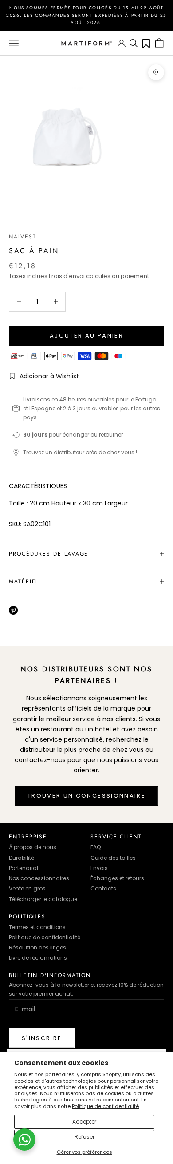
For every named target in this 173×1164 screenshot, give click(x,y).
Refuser (84, 1136)
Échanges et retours (117, 878)
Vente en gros (27, 888)
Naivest (22, 237)
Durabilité (21, 858)
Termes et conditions (37, 927)
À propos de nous (32, 847)
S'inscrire (42, 1038)
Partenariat (24, 868)
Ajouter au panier (86, 335)
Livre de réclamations (38, 957)
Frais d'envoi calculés (79, 276)
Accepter (84, 1121)
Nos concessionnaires (39, 878)
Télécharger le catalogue (43, 899)
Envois (99, 868)
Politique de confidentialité (105, 1106)
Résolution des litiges (37, 947)
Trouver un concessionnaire (86, 795)
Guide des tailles (113, 858)
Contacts (103, 888)
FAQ (95, 847)
